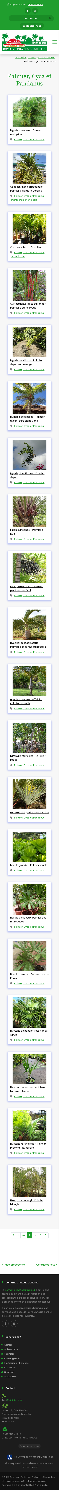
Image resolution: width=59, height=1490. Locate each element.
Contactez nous (46, 1264)
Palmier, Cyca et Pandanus (29, 139)
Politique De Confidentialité (17, 1485)
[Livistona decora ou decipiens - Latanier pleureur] (29, 1067)
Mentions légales (36, 1481)
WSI (23, 1481)
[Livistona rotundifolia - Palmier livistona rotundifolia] (29, 1124)
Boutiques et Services (16, 1363)
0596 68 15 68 (35, 4)
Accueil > (20, 57)
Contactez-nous (31, 25)
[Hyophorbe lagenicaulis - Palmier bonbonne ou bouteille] (29, 623)
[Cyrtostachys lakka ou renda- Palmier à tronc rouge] (29, 284)
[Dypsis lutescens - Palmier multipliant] (29, 110)
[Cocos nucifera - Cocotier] (29, 227)
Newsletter (10, 1376)
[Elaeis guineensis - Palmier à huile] (29, 510)
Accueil (8, 1344)
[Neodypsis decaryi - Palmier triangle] (29, 1181)
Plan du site (41, 1485)
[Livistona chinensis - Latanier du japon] (29, 1011)
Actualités (10, 1367)
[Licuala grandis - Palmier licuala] (29, 845)
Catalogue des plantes (41, 57)
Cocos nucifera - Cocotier (25, 247)
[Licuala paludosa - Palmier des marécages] (29, 898)
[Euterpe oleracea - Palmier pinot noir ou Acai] (29, 567)
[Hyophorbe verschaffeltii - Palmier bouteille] (29, 680)
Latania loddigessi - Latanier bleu (29, 812)
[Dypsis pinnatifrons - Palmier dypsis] (29, 454)
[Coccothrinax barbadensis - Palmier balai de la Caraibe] (29, 167)
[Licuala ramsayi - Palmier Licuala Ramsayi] (29, 954)
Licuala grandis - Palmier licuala (28, 865)
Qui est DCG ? (12, 1349)
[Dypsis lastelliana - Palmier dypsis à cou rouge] (29, 340)
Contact (9, 1372)
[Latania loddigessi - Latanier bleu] (29, 793)
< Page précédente (13, 1264)
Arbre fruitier (18, 256)
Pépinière (9, 1353)
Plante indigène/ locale (24, 199)
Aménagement (12, 1358)
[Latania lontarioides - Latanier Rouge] (29, 736)
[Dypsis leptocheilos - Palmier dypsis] (29, 397)
